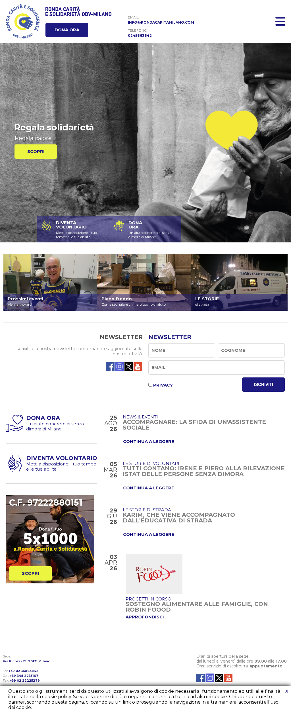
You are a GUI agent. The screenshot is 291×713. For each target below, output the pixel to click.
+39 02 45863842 (23, 671)
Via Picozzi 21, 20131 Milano (26, 661)
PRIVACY (163, 385)
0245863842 (140, 35)
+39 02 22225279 (25, 681)
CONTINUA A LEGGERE (148, 441)
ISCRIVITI (263, 384)
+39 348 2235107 (24, 676)
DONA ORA (67, 29)
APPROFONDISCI (145, 617)
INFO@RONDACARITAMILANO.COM (161, 22)
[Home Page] (22, 21)
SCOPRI (36, 151)
